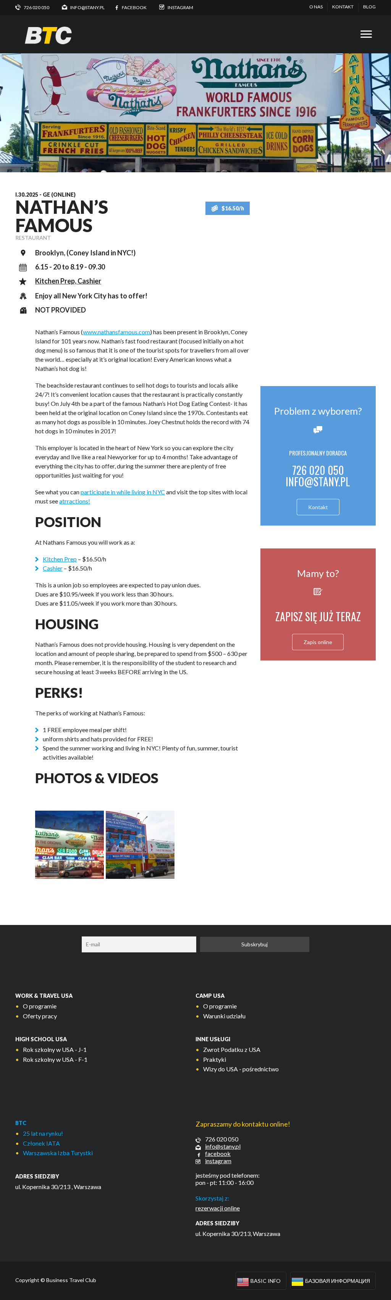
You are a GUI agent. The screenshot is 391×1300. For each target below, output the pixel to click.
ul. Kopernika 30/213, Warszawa (238, 1233)
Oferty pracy (40, 1015)
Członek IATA (41, 1143)
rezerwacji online (218, 1208)
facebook (218, 1153)
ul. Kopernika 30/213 (42, 1186)
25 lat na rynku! (43, 1133)
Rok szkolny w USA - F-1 (55, 1059)
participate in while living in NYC (123, 491)
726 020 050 (221, 1139)
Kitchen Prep (60, 559)
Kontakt (343, 7)
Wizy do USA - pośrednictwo (241, 1068)
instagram (218, 1160)
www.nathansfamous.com (116, 331)
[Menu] (366, 34)
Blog (369, 7)
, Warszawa (86, 1186)
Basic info (265, 1281)
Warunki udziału (224, 1015)
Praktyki (214, 1059)
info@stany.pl (318, 481)
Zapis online (318, 642)
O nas (316, 7)
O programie (40, 1006)
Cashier (53, 568)
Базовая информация (337, 1281)
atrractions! (74, 501)
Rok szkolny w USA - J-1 (55, 1049)
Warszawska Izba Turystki (58, 1152)
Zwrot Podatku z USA (231, 1049)
